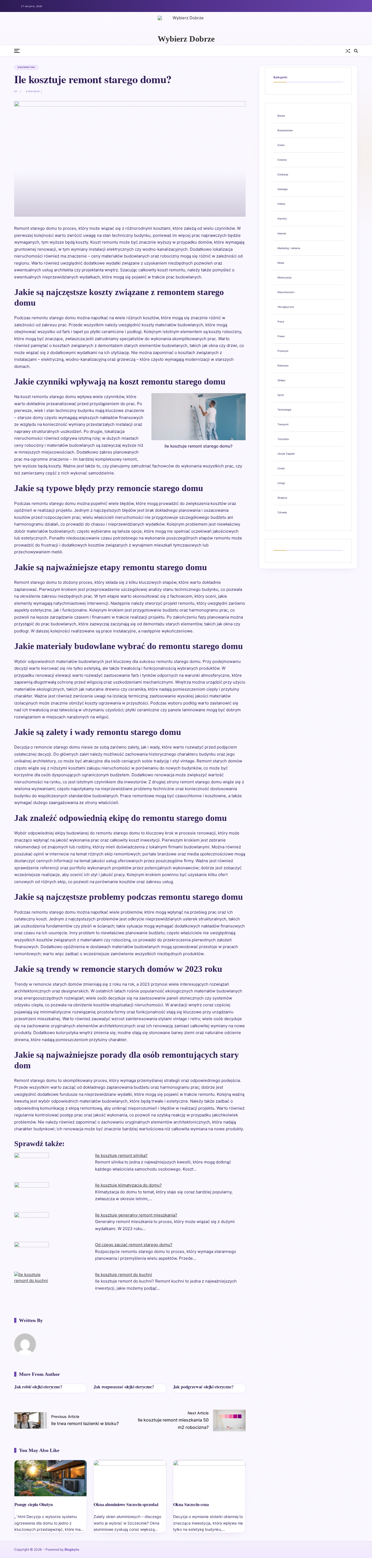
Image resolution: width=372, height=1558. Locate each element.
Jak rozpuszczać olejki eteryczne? (124, 1386)
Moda (281, 262)
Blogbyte (72, 1549)
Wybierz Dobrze (186, 39)
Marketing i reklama (289, 248)
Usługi (281, 483)
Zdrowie (282, 512)
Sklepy (281, 380)
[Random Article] (347, 50)
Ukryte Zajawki (286, 453)
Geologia (283, 189)
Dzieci (281, 145)
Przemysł (283, 350)
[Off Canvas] (17, 51)
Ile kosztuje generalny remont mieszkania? (136, 1215)
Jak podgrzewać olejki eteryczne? (203, 1386)
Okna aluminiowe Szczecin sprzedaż (126, 1504)
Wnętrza (282, 497)
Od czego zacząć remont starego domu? (133, 1244)
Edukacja (283, 174)
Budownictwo (26, 67)
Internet (282, 233)
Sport (281, 394)
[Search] (356, 51)
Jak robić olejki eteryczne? (38, 1386)
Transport (283, 424)
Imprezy (282, 218)
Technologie (284, 409)
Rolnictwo (283, 365)
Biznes (281, 115)
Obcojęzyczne (286, 306)
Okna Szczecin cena (191, 1504)
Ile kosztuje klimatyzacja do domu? (128, 1185)
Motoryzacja (284, 277)
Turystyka (283, 438)
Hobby (281, 203)
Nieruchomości (286, 292)
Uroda (281, 468)
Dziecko (282, 159)
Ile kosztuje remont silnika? (121, 1155)
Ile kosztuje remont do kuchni (123, 1274)
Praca (281, 321)
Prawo (281, 336)
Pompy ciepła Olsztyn (33, 1504)
